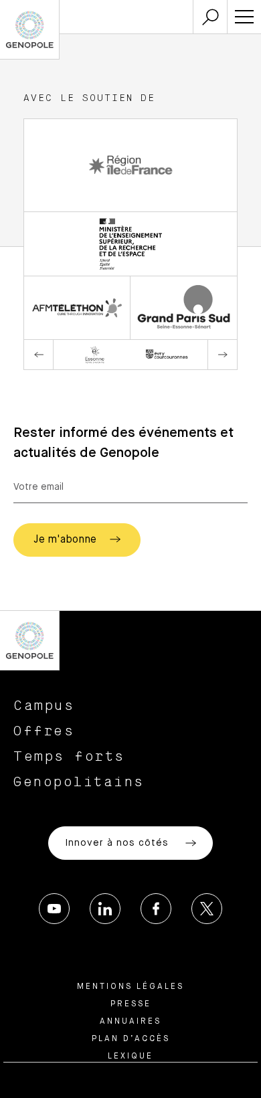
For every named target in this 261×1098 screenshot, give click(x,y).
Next (222, 354)
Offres (43, 731)
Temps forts (69, 756)
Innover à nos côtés (118, 843)
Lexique (130, 1057)
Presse (130, 1004)
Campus (43, 706)
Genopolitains (79, 782)
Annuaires (130, 1022)
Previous (39, 354)
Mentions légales (130, 987)
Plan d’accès (131, 1039)
